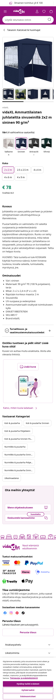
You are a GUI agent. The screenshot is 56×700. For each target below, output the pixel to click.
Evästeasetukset (28, 696)
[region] (28, 678)
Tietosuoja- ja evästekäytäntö (24, 678)
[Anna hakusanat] (49, 19)
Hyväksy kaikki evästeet (28, 684)
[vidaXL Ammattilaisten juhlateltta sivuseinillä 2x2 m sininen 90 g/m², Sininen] (28, 62)
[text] (6, 188)
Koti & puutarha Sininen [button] (37, 423)
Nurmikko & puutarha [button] (14, 446)
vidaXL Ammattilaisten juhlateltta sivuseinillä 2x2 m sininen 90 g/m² (27, 117)
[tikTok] (23, 612)
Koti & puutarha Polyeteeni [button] (17, 431)
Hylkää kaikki (28, 690)
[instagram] (11, 612)
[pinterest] (17, 612)
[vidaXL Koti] (19, 11)
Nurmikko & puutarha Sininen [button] (18, 454)
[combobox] (28, 19)
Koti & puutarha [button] (12, 423)
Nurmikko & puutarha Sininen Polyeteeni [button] (19, 470)
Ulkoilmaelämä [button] (11, 478)
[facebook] (5, 612)
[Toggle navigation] (5, 11)
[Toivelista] (44, 11)
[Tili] (37, 11)
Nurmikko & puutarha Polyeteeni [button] (19, 462)
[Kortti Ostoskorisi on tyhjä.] (51, 11)
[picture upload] (28, 386)
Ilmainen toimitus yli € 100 (28, 2)
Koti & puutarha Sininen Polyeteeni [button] (19, 439)
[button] (8, 147)
